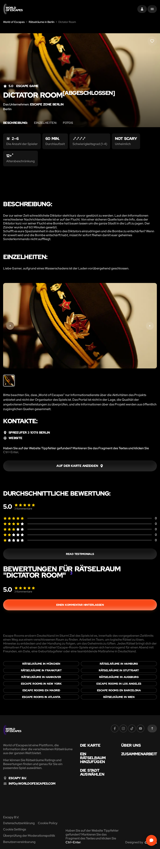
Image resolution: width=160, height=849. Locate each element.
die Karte (90, 745)
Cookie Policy (48, 823)
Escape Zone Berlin (46, 104)
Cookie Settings (14, 829)
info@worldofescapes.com (32, 784)
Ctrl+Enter (10, 452)
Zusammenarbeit (139, 754)
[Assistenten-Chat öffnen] (151, 840)
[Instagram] (123, 728)
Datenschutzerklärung (19, 823)
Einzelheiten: (45, 123)
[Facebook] (115, 728)
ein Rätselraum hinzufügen (93, 758)
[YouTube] (140, 728)
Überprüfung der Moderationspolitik (29, 836)
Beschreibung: (15, 123)
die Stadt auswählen (92, 772)
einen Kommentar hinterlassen (80, 605)
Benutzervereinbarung (19, 842)
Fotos (68, 123)
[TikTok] (132, 728)
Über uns (131, 745)
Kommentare (23, 508)
